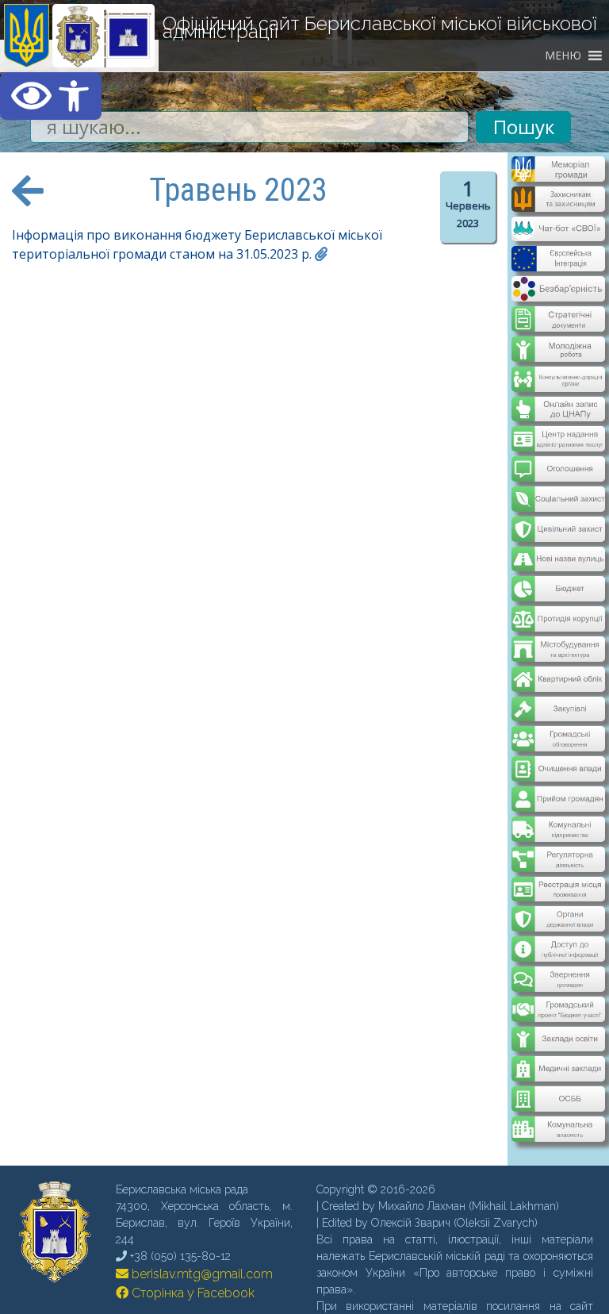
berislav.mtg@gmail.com (200, 1221)
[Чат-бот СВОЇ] (557, 231)
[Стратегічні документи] (557, 308)
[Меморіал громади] (557, 175)
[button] (51, 96)
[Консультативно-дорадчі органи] (557, 366)
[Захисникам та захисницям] (557, 204)
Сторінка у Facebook (191, 1240)
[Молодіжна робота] (557, 337)
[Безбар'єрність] (557, 289)
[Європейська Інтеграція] (557, 260)
